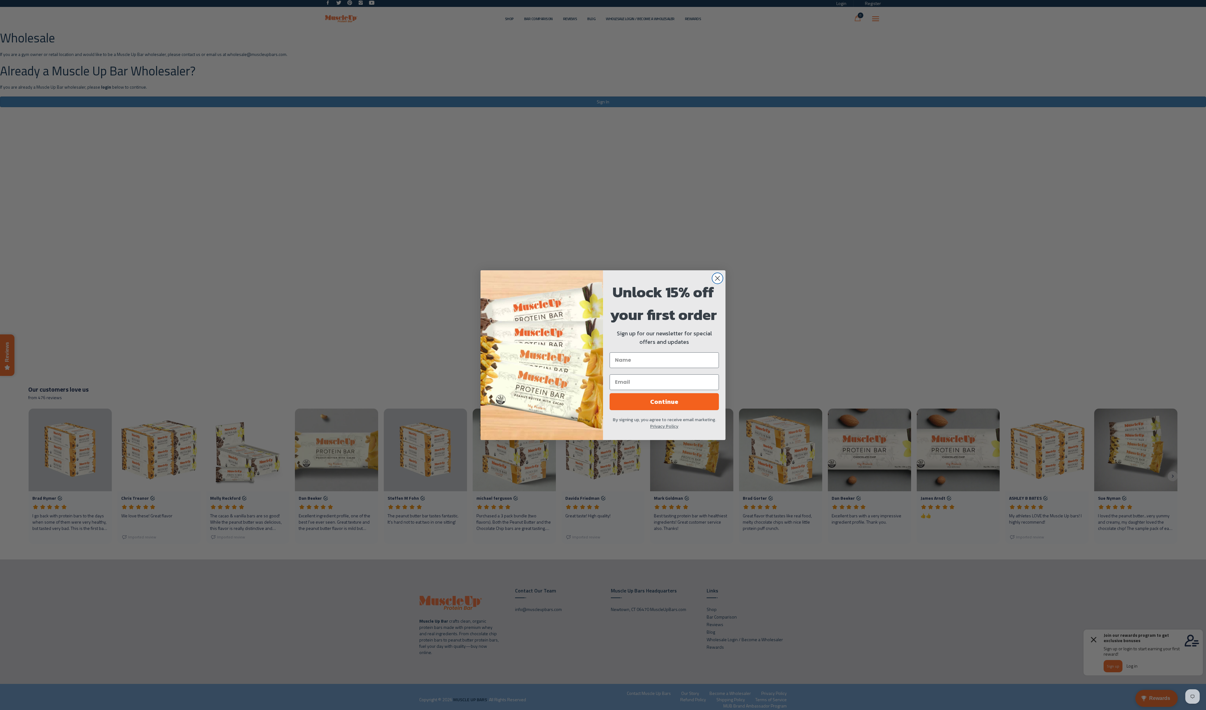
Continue (664, 401)
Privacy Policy (664, 426)
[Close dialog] (717, 278)
